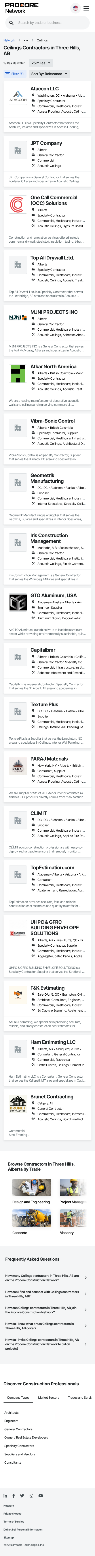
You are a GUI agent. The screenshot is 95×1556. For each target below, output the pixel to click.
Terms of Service (14, 1521)
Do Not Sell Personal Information (23, 1529)
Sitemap (9, 1537)
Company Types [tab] (18, 1397)
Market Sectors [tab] (48, 1397)
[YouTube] (40, 1496)
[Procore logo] (21, 5)
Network (15, 11)
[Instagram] (31, 1496)
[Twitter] (22, 1496)
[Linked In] (5, 1496)
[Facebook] (13, 1496)
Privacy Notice (12, 1513)
